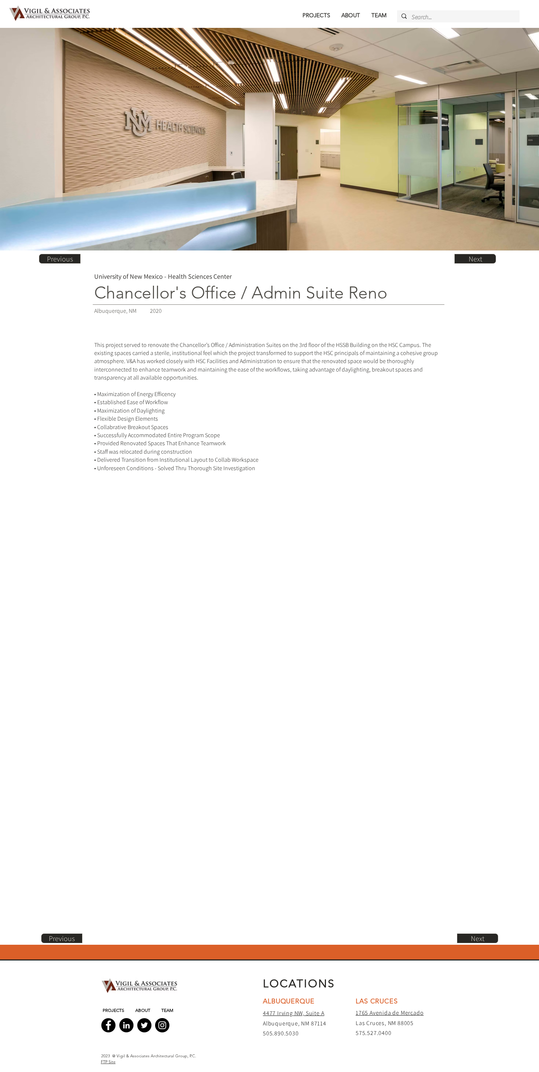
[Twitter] (144, 1025)
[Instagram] (162, 1025)
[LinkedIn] (126, 1025)
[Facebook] (108, 1025)
